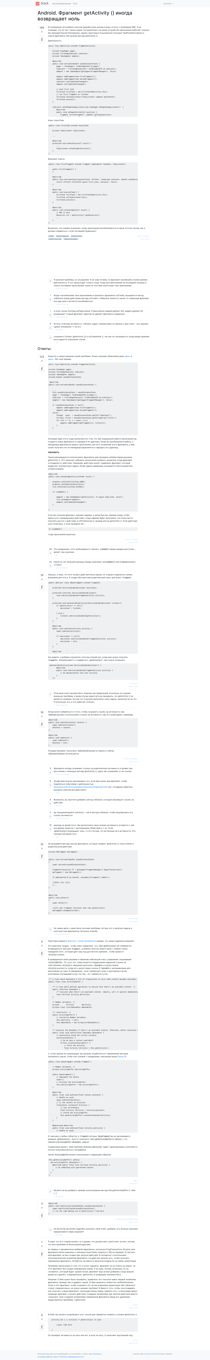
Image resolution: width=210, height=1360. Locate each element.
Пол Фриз (134, 683)
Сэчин (135, 1340)
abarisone (59, 1235)
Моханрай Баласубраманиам (127, 1219)
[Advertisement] (98, 257)
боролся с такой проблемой (81, 941)
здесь (127, 356)
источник (134, 542)
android (51, 236)
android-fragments (62, 236)
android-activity (76, 236)
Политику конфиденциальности (71, 1357)
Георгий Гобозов (62, 289)
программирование (61, 3)
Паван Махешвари (131, 759)
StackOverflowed (62, 568)
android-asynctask (55, 239)
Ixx (57, 555)
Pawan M (122, 1056)
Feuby (136, 1305)
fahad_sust (59, 1196)
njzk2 (58, 837)
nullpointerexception (71, 239)
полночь (59, 806)
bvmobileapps (133, 918)
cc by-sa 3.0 (149, 1354)
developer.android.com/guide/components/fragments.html (80, 787)
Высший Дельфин (62, 934)
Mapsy (135, 1181)
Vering (58, 793)
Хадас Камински (62, 705)
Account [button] (168, 3)
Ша (57, 342)
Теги (75, 3)
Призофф (59, 330)
